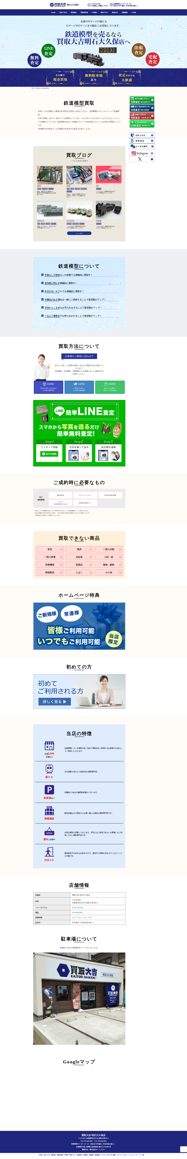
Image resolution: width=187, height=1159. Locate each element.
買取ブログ (104, 12)
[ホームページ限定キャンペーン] (79, 626)
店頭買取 (79, 1155)
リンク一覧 (141, 1155)
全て (68, 189)
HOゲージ (45, 189)
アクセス (103, 1155)
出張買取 (85, 1155)
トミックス (84, 189)
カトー (39, 189)
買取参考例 (84, 12)
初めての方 (63, 12)
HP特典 (94, 12)
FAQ (108, 1155)
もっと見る (79, 233)
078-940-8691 (77, 912)
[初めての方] (79, 691)
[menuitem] (53, 12)
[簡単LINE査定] (79, 433)
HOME (53, 12)
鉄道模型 (51, 189)
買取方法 (115, 12)
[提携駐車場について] (79, 998)
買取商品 (74, 12)
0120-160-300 (77, 907)
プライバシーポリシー (122, 1155)
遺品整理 (97, 1155)
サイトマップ (133, 1155)
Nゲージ (77, 189)
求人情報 (113, 1155)
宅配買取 (91, 1155)
